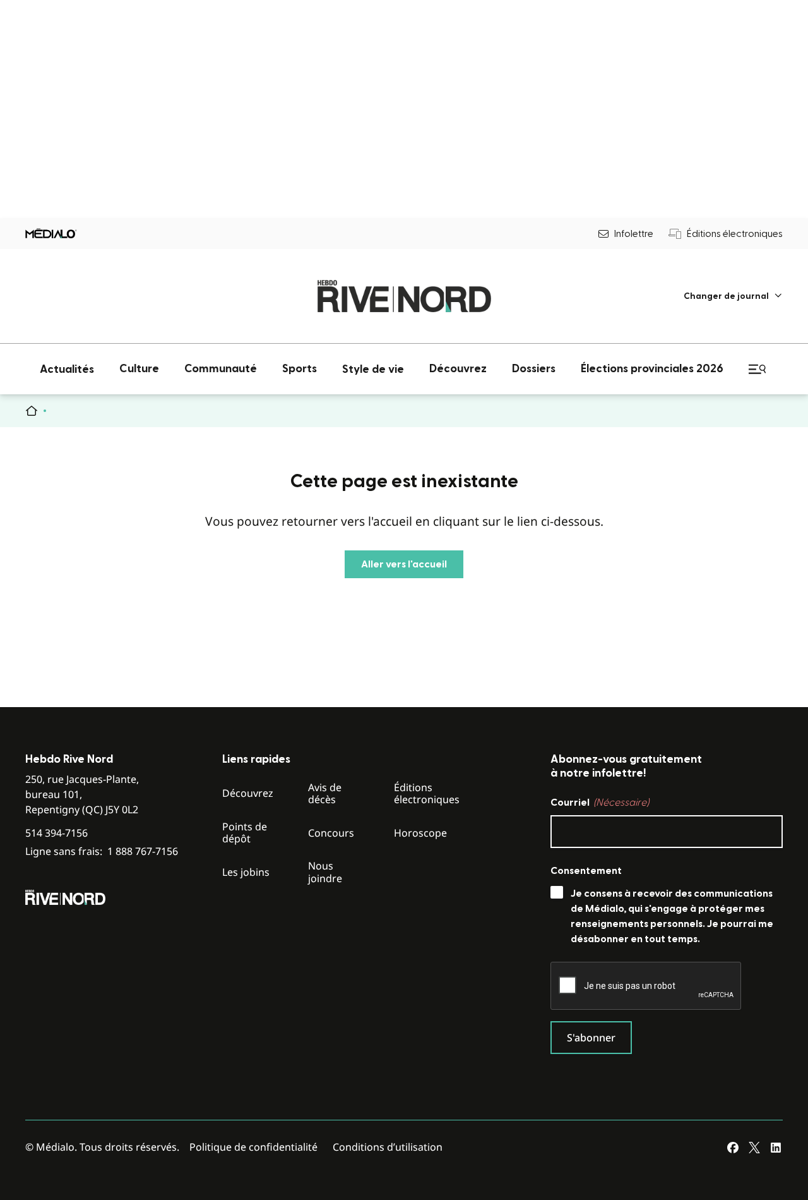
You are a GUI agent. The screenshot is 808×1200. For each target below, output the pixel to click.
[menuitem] (733, 296)
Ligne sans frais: (101, 851)
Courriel (599, 802)
